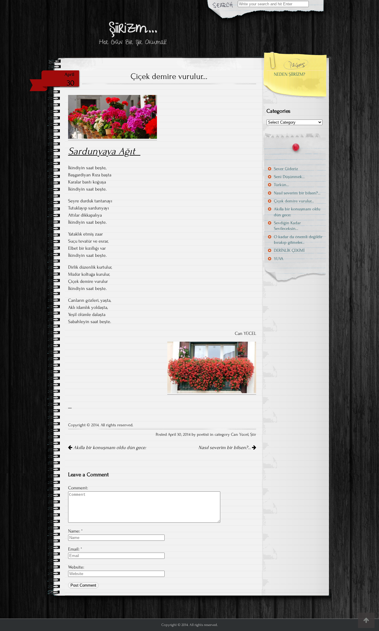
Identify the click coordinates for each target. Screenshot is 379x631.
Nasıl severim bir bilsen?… (225, 447)
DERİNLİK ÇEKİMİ (289, 250)
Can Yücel (239, 434)
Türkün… (281, 184)
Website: (76, 567)
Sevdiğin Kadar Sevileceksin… (287, 225)
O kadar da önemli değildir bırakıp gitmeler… (298, 239)
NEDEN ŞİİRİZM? (289, 74)
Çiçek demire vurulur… (294, 201)
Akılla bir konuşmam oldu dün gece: (109, 447)
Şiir (253, 434)
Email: (73, 549)
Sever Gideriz (286, 168)
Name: (74, 531)
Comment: (78, 487)
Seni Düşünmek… (289, 176)
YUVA (278, 258)
